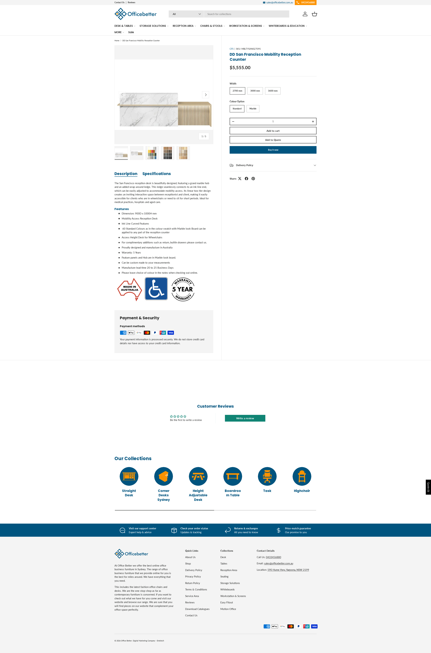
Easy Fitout (226, 602)
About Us (190, 557)
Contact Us (119, 2)
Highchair (302, 491)
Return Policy (192, 583)
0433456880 (273, 557)
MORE (118, 32)
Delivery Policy (193, 570)
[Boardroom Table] (232, 476)
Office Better (126, 641)
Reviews (131, 2)
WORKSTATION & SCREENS (245, 26)
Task (267, 491)
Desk (223, 557)
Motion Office (228, 608)
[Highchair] (302, 476)
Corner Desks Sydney (163, 495)
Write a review (245, 418)
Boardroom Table (233, 493)
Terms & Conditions (196, 589)
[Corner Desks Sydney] (163, 476)
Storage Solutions (230, 583)
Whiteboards (227, 589)
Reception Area (228, 570)
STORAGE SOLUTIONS (153, 26)
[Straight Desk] (129, 476)
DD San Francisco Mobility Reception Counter (141, 40)
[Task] (267, 476)
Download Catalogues (197, 608)
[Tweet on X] (239, 178)
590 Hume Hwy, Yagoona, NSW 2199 (288, 569)
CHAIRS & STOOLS (211, 26)
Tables (223, 563)
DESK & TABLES (123, 26)
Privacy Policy (193, 576)
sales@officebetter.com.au (278, 563)
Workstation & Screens (233, 595)
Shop (188, 563)
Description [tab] (125, 173)
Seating (224, 576)
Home (116, 40)
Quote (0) (428, 487)
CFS (232, 48)
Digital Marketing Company (144, 641)
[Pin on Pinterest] (253, 178)
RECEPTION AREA (183, 26)
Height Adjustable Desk (198, 495)
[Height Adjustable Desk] (198, 476)
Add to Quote (273, 139)
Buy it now (273, 149)
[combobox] (229, 14)
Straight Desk (129, 493)
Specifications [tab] (156, 173)
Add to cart (273, 130)
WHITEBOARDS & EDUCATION (287, 26)
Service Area (192, 595)
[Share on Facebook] (246, 178)
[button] (314, 14)
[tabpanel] (163, 241)
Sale (131, 32)
